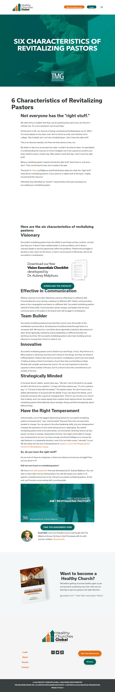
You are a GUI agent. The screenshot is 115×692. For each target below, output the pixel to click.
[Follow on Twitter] (57, 652)
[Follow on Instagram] (62, 652)
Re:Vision (33, 170)
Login (91, 7)
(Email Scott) (58, 539)
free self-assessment (39, 470)
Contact (25, 667)
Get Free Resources (74, 7)
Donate (25, 662)
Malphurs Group (68, 682)
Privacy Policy (57, 688)
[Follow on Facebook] (53, 652)
